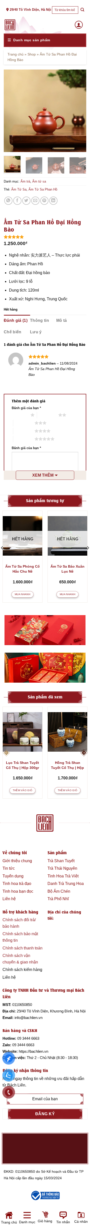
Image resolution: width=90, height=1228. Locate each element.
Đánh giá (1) (16, 320)
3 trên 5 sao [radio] (23, 423)
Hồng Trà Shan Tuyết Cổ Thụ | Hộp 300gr (67, 765)
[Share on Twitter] (26, 201)
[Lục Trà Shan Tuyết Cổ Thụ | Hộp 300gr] (22, 732)
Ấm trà (25, 181)
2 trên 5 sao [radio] (47, 415)
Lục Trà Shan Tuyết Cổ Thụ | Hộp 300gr (22, 765)
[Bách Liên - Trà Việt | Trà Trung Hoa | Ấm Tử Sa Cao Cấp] (10, 25)
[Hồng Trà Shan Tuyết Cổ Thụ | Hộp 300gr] (67, 732)
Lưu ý (36, 332)
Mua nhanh (22, 594)
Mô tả (61, 320)
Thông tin (39, 320)
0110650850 (22, 1004)
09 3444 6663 (28, 1038)
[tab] (17, 320)
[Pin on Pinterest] (44, 201)
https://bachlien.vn (33, 1051)
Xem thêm (43, 475)
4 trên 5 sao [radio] (23, 431)
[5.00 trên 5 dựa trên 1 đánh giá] (45, 237)
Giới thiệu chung (17, 861)
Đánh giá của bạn (26, 408)
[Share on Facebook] (17, 201)
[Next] (78, 111)
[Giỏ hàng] (28, 1219)
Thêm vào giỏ (22, 790)
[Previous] (11, 111)
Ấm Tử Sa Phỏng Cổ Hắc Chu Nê (22, 568)
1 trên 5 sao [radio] (19, 415)
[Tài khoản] (79, 24)
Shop (32, 54)
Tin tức (8, 868)
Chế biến (13, 332)
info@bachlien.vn (28, 1017)
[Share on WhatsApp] (8, 201)
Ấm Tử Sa (18, 189)
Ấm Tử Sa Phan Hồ (42, 189)
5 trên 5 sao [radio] (23, 439)
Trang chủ (16, 54)
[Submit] (82, 10)
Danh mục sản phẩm (31, 40)
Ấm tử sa (39, 181)
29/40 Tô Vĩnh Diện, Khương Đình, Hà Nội (51, 1011)
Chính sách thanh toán (22, 948)
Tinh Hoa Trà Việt (63, 876)
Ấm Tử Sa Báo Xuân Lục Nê (67, 568)
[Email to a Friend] (35, 201)
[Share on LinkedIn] (53, 201)
